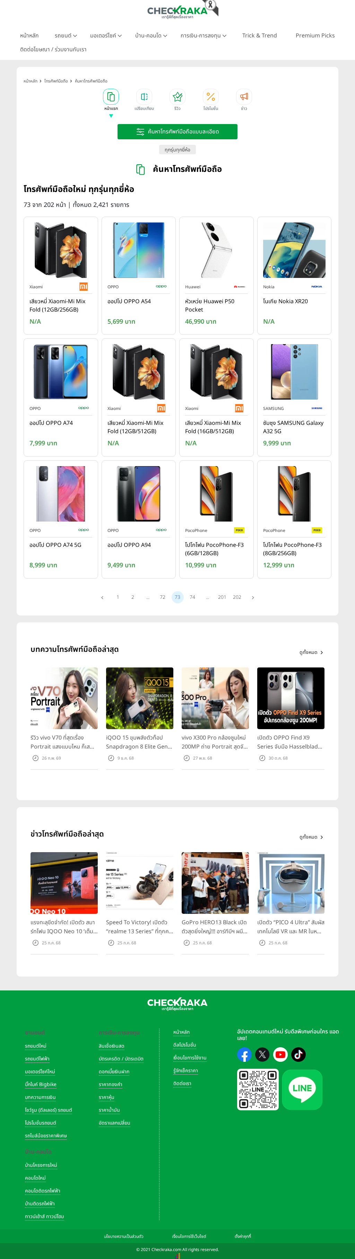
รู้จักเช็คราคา (185, 1070)
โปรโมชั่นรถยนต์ (40, 1123)
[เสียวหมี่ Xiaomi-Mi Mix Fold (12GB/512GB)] (138, 373)
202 (237, 597)
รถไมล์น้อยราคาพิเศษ (46, 1135)
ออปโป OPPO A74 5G (55, 545)
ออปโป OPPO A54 (129, 301)
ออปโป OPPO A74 (51, 423)
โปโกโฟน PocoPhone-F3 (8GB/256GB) (292, 549)
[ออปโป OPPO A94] (138, 495)
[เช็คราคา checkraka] (177, 12)
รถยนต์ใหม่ (35, 1046)
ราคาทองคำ (110, 1084)
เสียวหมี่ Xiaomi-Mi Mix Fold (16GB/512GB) (213, 427)
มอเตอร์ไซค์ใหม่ (40, 1071)
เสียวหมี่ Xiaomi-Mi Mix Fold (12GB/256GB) (57, 305)
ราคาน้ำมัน (109, 1110)
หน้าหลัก (29, 36)
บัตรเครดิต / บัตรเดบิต (121, 1059)
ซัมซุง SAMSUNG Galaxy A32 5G (293, 427)
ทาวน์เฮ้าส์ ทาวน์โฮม (44, 1216)
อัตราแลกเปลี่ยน (114, 1123)
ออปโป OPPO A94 (129, 545)
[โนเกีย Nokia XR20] (294, 251)
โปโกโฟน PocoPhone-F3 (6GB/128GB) (214, 549)
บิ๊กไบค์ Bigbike (41, 1084)
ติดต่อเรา (182, 1083)
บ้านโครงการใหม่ (41, 1165)
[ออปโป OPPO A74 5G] (60, 495)
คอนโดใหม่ (35, 1178)
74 (192, 597)
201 (222, 597)
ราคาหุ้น (106, 1097)
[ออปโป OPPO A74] (60, 373)
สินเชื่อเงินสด (111, 1046)
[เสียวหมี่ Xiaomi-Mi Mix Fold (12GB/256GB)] (60, 251)
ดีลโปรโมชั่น (184, 1045)
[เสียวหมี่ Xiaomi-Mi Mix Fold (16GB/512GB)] (216, 373)
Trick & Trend (259, 36)
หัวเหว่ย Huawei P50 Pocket (209, 305)
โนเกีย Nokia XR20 (285, 301)
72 (162, 597)
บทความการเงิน (40, 1097)
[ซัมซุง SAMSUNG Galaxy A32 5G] (294, 373)
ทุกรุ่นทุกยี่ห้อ (177, 150)
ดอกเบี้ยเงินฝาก (114, 1071)
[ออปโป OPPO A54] (138, 251)
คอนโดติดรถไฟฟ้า (42, 1191)
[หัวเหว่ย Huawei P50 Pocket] (216, 251)
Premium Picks (315, 36)
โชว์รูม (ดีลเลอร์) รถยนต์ (48, 1110)
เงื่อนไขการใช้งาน (190, 1057)
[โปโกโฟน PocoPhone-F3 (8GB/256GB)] (294, 495)
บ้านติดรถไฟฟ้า (40, 1203)
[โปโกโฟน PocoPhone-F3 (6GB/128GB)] (216, 495)
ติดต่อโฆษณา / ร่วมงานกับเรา (53, 49)
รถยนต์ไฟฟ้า (37, 1059)
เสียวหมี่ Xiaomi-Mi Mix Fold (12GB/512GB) (135, 427)
